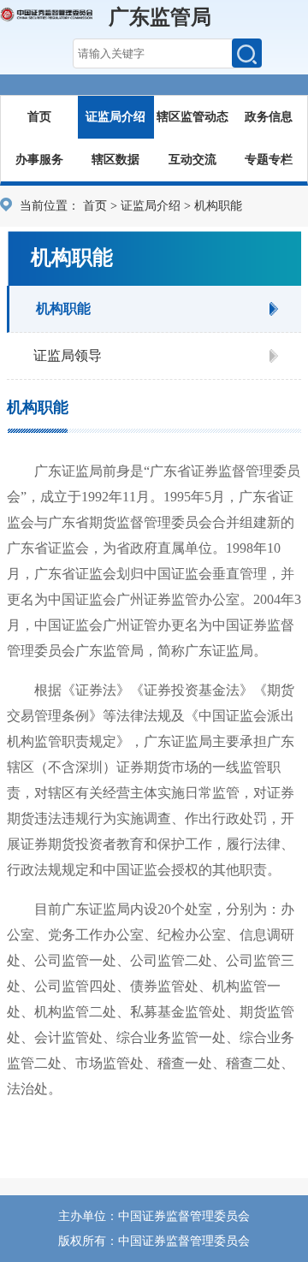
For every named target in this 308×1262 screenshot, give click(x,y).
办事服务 (39, 159)
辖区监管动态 (192, 116)
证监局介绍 (115, 116)
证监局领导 (67, 355)
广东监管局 (160, 17)
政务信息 (269, 116)
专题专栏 (269, 159)
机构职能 (63, 308)
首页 (39, 116)
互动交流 (192, 159)
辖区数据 (115, 159)
